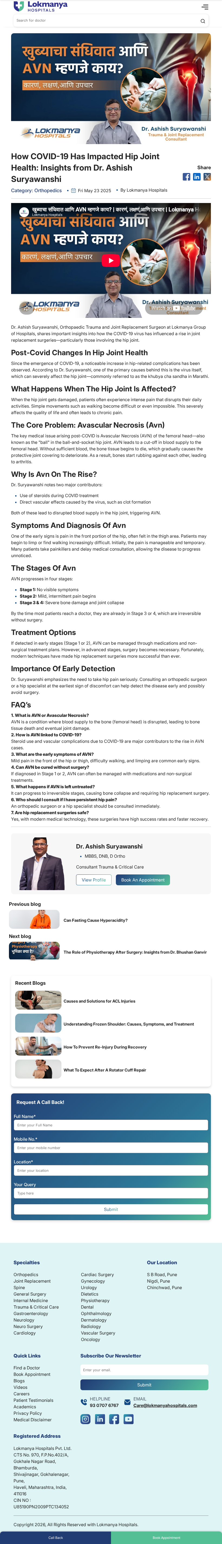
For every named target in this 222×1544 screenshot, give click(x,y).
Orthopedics (26, 1274)
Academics (25, 1406)
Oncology (90, 1339)
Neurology (24, 1320)
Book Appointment (166, 1538)
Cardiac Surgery (97, 1274)
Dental (87, 1307)
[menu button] (204, 6)
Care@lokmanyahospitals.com (165, 1405)
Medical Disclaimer (33, 1419)
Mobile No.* (25, 1139)
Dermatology (94, 1320)
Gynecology (93, 1281)
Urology (89, 1287)
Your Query (25, 1184)
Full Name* (25, 1116)
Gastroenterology (31, 1313)
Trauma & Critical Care (36, 1307)
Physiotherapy (95, 1300)
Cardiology (25, 1333)
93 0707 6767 (104, 1405)
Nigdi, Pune (158, 1281)
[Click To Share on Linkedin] (197, 177)
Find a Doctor (27, 1367)
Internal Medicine (31, 1300)
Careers (22, 1393)
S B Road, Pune (162, 1274)
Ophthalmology (96, 1313)
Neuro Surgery (28, 1326)
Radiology (91, 1326)
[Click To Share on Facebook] (186, 177)
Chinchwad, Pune (164, 1287)
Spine (19, 1287)
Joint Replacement (32, 1281)
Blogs (19, 1380)
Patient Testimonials (33, 1400)
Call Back (55, 1538)
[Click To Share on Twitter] (207, 177)
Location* (23, 1161)
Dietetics (89, 1294)
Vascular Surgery (98, 1333)
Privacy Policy (28, 1413)
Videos (20, 1387)
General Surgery (30, 1294)
